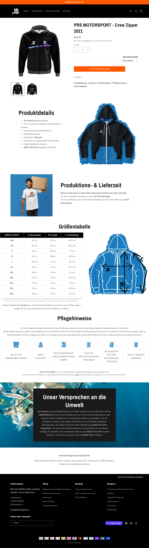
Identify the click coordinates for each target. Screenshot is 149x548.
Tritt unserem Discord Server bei (120, 489)
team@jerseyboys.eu (19, 510)
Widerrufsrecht (48, 501)
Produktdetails (80, 83)
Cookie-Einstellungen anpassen (130, 477)
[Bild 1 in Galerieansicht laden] (17, 89)
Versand (87, 41)
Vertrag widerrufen (50, 505)
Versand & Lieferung (115, 497)
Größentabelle (104, 83)
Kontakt (110, 493)
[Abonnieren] (49, 523)
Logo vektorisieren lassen (85, 493)
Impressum (47, 497)
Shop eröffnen (80, 497)
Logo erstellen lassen (83, 489)
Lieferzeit (92, 83)
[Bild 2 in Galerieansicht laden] (32, 89)
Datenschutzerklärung (51, 493)
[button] (130, 11)
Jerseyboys (77, 542)
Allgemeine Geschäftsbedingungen (57, 489)
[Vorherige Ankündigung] (11, 2)
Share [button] (78, 77)
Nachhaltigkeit (80, 86)
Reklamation (112, 510)
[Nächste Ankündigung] (137, 2)
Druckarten (111, 505)
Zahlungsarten (113, 501)
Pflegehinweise (119, 83)
